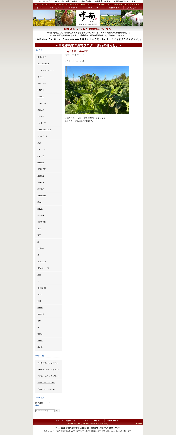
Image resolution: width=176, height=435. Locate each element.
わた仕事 (40, 156)
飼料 (39, 301)
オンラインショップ (93, 8)
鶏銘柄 (40, 334)
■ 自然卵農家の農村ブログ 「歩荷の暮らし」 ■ (89, 45)
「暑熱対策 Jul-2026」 (46, 383)
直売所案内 (114, 8)
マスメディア (42, 136)
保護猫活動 (41, 169)
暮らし (40, 202)
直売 (39, 235)
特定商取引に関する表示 (67, 421)
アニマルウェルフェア (45, 70)
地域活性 (40, 182)
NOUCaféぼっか (43, 64)
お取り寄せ (55, 8)
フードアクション (44, 130)
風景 (39, 275)
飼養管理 (40, 314)
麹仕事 (40, 347)
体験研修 (40, 163)
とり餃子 (40, 116)
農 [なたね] (79, 55)
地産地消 (40, 189)
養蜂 (39, 321)
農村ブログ (41, 57)
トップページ (39, 8)
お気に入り (41, 83)
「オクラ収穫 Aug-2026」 (47, 363)
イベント (40, 77)
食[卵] (39, 294)
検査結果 (40, 215)
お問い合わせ (112, 421)
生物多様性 (41, 222)
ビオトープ (41, 123)
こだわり (40, 97)
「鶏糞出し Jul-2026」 (46, 389)
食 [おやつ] (41, 288)
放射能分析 (41, 195)
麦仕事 (40, 341)
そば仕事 (40, 110)
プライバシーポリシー (92, 421)
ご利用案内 (72, 8)
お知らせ (40, 90)
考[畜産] (40, 248)
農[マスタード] (43, 268)
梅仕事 (40, 209)
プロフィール (133, 8)
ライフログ (41, 149)
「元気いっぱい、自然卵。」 (48, 376)
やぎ (39, 143)
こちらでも (41, 103)
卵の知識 (40, 176)
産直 (39, 228)
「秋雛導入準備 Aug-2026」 (48, 369)
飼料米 (40, 308)
